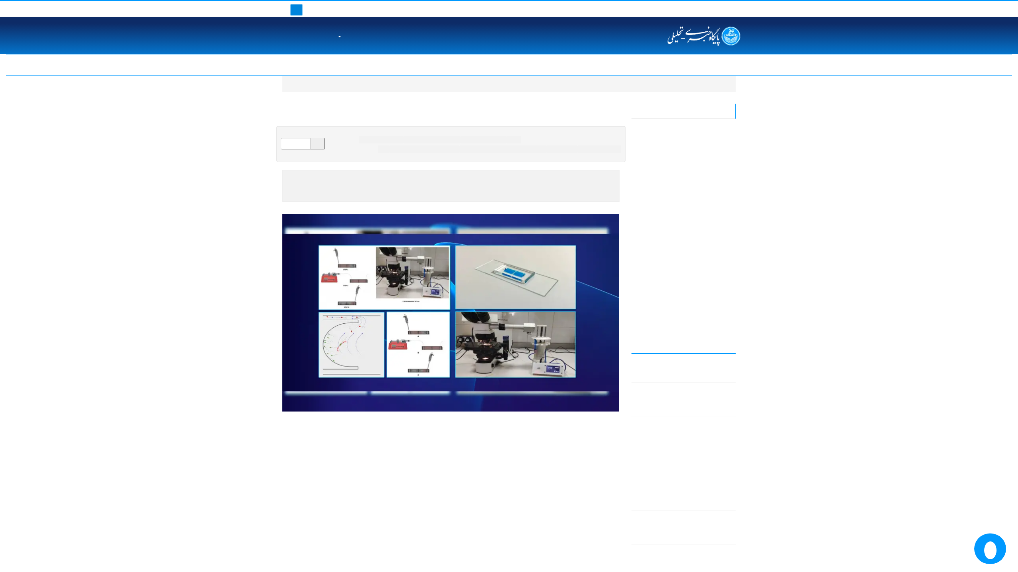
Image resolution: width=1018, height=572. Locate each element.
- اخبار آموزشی (710, 300)
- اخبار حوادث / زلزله (703, 246)
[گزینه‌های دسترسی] (990, 548)
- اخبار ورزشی (711, 192)
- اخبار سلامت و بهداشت (699, 219)
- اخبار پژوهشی (710, 273)
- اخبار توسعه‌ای (709, 152)
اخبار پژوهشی (562, 149)
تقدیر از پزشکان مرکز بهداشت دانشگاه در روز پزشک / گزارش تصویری (768, 65)
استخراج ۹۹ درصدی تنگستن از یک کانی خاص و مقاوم (918, 65)
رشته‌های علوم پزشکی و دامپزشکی (425, 149)
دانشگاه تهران (505, 36)
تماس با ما (719, 8)
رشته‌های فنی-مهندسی (483, 149)
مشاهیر (471, 36)
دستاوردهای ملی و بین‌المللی (420, 36)
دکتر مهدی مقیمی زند (505, 438)
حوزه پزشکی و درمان (380, 139)
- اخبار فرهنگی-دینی (704, 287)
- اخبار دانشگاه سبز (705, 327)
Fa (683, 8)
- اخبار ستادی (712, 179)
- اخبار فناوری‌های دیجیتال (698, 125)
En (696, 8)
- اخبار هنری (713, 206)
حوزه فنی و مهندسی (599, 149)
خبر (383, 149)
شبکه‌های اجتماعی (308, 36)
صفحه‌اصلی (716, 84)
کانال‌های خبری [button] (360, 36)
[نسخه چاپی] (338, 134)
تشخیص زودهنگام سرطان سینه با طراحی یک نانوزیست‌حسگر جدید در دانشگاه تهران (584, 65)
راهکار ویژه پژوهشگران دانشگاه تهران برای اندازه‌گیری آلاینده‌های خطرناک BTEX (689, 459)
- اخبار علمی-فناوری (704, 233)
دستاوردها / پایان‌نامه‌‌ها (484, 139)
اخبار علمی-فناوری (527, 149)
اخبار (688, 84)
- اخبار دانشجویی (708, 260)
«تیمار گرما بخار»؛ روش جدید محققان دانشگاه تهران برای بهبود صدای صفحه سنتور (684, 493)
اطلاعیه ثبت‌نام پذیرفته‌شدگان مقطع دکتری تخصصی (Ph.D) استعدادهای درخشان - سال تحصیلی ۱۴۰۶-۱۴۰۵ (361, 65)
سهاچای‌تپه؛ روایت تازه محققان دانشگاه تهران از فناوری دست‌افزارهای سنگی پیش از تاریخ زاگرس (684, 527)
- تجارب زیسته (711, 314)
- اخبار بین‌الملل (709, 139)
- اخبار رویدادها (710, 166)
